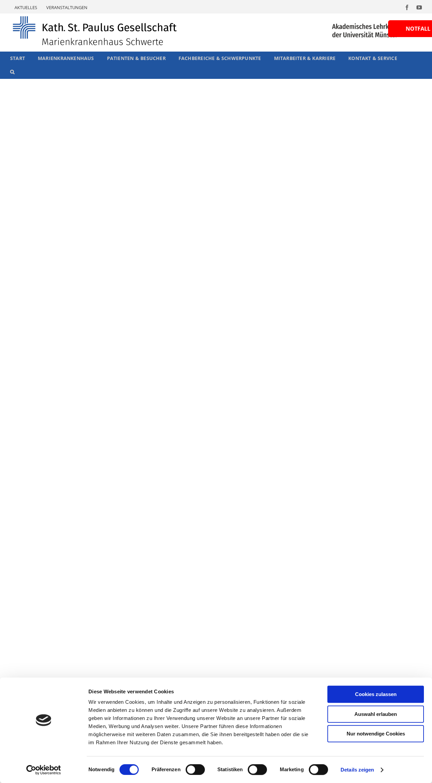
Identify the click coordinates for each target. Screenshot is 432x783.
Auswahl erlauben (375, 714)
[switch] (195, 769)
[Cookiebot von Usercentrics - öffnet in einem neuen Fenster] (43, 770)
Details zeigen (357, 770)
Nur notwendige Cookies (376, 733)
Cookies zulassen (376, 694)
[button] (12, 72)
